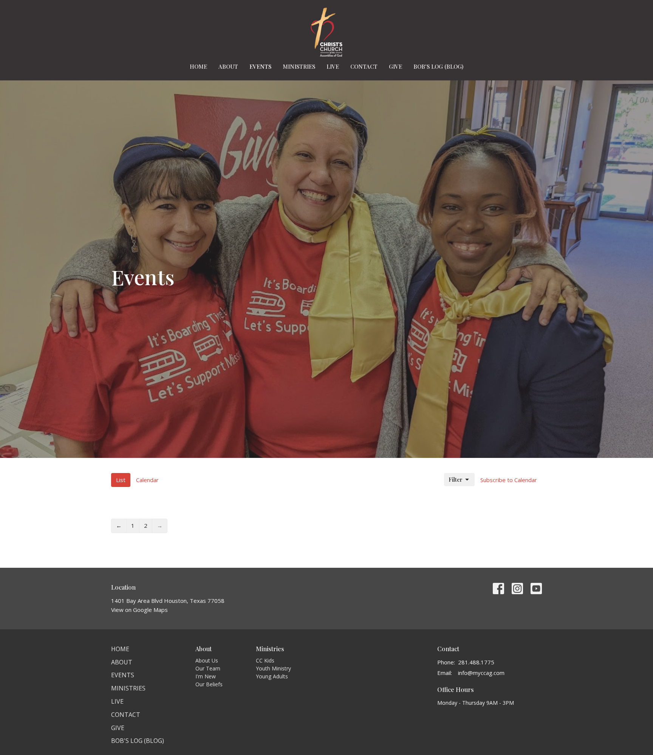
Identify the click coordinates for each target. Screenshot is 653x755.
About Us (206, 660)
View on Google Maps (139, 609)
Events (260, 66)
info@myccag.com (481, 672)
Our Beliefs (209, 684)
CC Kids (265, 660)
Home (198, 66)
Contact (364, 66)
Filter (456, 479)
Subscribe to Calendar (508, 480)
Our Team (207, 668)
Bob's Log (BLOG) (438, 66)
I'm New (205, 676)
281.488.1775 (476, 662)
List (120, 480)
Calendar (147, 480)
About (228, 66)
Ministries (299, 66)
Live (332, 66)
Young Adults (272, 676)
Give (395, 66)
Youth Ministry (273, 668)
